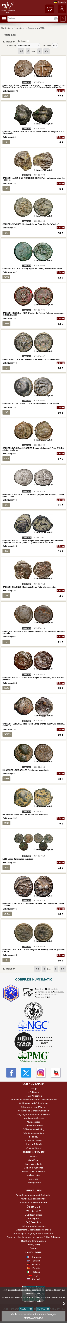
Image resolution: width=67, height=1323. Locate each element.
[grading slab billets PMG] (33, 1057)
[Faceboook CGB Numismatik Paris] (11, 1073)
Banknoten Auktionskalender (33, 1202)
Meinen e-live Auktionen (33, 1171)
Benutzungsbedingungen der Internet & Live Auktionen (33, 1237)
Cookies (34, 1248)
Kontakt (33, 1156)
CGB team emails (33, 1215)
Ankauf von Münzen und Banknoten (33, 1195)
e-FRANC (33, 1136)
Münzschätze (33, 1122)
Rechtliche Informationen (33, 1241)
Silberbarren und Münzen (33, 1107)
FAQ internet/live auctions (33, 1226)
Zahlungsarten (33, 1182)
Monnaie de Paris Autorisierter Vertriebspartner (33, 1099)
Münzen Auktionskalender (33, 1198)
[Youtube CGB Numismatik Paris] (56, 1073)
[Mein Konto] (62, 12)
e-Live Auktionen (33, 1096)
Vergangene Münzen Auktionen (33, 1110)
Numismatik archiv (33, 1125)
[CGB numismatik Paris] (8, 13)
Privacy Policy (33, 1244)
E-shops (33, 1088)
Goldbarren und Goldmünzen (33, 1103)
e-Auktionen (33, 1092)
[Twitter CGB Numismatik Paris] (26, 1073)
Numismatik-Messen (34, 1118)
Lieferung (33, 1179)
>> (46, 51)
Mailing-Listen (33, 1175)
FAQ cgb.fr (33, 1218)
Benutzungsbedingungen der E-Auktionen (33, 1233)
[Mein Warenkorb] (49, 12)
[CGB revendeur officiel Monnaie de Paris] (33, 1041)
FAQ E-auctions (33, 1222)
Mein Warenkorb (33, 1164)
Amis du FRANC (34, 1144)
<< (21, 51)
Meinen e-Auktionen (33, 1167)
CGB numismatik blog (33, 1129)
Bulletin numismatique (33, 1133)
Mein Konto (33, 1160)
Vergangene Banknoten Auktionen (33, 1114)
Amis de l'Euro (33, 1148)
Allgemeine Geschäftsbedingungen (33, 1229)
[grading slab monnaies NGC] (33, 1026)
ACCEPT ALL (26, 1309)
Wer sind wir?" (33, 1211)
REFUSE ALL (43, 1309)
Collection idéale (33, 1140)
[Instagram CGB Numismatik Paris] (41, 1073)
